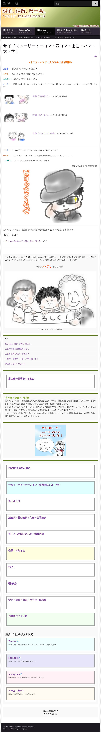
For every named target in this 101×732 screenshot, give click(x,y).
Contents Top (26, 31)
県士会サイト (9, 31)
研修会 (12, 583)
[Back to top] (95, 726)
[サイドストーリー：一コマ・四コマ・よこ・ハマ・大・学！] (50, 440)
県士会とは (69, 37)
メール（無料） (16, 690)
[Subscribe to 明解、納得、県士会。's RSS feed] (4, 3)
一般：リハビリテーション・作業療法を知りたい (34, 484)
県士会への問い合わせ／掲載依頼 (26, 533)
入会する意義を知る (9, 37)
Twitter (12, 641)
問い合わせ (86, 31)
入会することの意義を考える (17, 349)
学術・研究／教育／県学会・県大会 (27, 599)
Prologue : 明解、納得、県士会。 (18, 344)
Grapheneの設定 (21, 729)
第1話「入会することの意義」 (44, 133)
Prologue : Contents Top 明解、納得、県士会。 (24, 241)
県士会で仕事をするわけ (66, 31)
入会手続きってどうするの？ (17, 354)
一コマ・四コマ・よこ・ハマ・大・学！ (21, 359)
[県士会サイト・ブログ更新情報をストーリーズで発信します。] (17, 3)
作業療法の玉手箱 (17, 616)
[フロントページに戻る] (50, 17)
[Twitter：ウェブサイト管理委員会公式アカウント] (8, 3)
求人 (11, 566)
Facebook (13, 657)
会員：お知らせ (16, 550)
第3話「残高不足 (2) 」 (41, 96)
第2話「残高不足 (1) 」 (41, 115)
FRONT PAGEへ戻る (19, 468)
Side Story (45, 31)
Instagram (14, 674)
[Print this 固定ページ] (96, 56)
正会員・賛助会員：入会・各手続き (27, 517)
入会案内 (58, 37)
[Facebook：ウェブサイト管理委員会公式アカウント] (13, 3)
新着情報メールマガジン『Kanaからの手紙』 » (35, 37)
